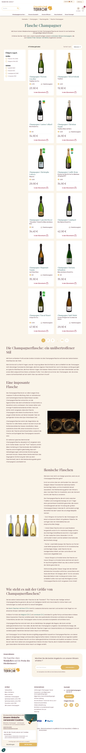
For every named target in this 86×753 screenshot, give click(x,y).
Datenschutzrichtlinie (40, 703)
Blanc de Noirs (9, 694)
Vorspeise (12, 76)
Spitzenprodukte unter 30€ (13, 699)
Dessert (11, 70)
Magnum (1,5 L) (26, 615)
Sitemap (36, 711)
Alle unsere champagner (12, 705)
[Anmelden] (78, 8)
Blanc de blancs (9, 692)
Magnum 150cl (13, 61)
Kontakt (4, 1)
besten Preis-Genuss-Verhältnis (38, 38)
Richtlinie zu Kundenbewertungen (44, 707)
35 (62, 340)
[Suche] (18, 8)
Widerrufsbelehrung (40, 705)
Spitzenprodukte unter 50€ (13, 701)
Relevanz (77, 47)
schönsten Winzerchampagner (61, 36)
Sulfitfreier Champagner (12, 696)
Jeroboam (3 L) (39, 615)
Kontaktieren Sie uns (40, 709)
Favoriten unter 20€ (11, 703)
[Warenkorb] (83, 8)
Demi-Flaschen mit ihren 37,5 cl (19, 608)
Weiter (67, 340)
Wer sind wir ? (10, 1)
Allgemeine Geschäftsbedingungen (44, 696)
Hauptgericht (13, 73)
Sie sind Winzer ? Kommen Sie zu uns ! (45, 700)
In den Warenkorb (40, 92)
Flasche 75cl (13, 58)
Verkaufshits (8, 690)
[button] (69, 696)
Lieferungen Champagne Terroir (43, 690)
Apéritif (11, 68)
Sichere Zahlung (39, 698)
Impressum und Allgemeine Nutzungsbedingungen (42, 693)
